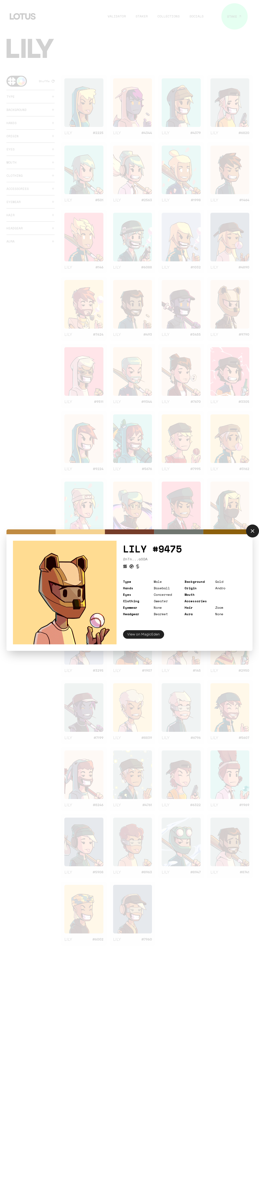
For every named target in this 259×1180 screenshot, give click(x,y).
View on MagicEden (143, 634)
